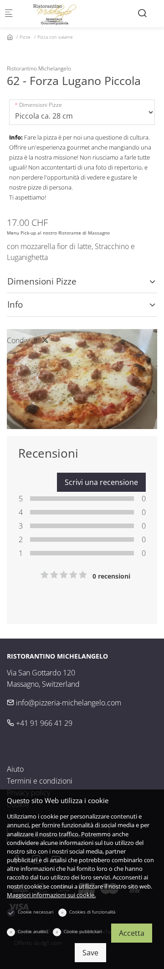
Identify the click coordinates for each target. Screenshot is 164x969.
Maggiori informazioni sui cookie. (51, 895)
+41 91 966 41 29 (43, 723)
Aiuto (15, 769)
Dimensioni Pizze (40, 105)
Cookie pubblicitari (83, 931)
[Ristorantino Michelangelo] (57, 14)
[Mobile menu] (9, 13)
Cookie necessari (35, 912)
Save (90, 953)
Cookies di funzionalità (92, 912)
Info (15, 304)
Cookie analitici (33, 931)
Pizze (25, 37)
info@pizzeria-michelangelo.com (67, 703)
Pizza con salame (55, 37)
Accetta (131, 933)
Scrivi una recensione (101, 482)
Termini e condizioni (39, 780)
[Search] (142, 13)
